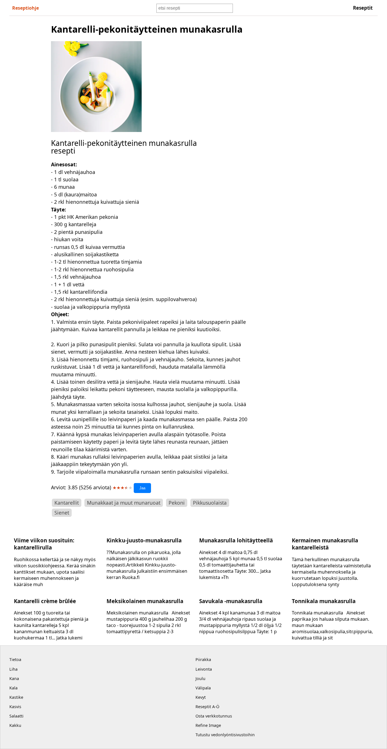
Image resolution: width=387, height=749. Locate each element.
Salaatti (16, 716)
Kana (14, 678)
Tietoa (15, 659)
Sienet (61, 512)
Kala (13, 688)
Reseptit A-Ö (207, 706)
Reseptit (363, 8)
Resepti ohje (25, 8)
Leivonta (203, 669)
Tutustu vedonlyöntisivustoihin (225, 734)
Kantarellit (66, 502)
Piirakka (203, 659)
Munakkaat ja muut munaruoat (123, 502)
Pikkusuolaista (210, 502)
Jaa (142, 488)
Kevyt (200, 697)
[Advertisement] (302, 108)
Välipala (203, 688)
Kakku (15, 725)
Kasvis (15, 706)
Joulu (200, 678)
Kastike (16, 697)
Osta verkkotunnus (213, 716)
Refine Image (208, 725)
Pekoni (177, 502)
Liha (13, 669)
